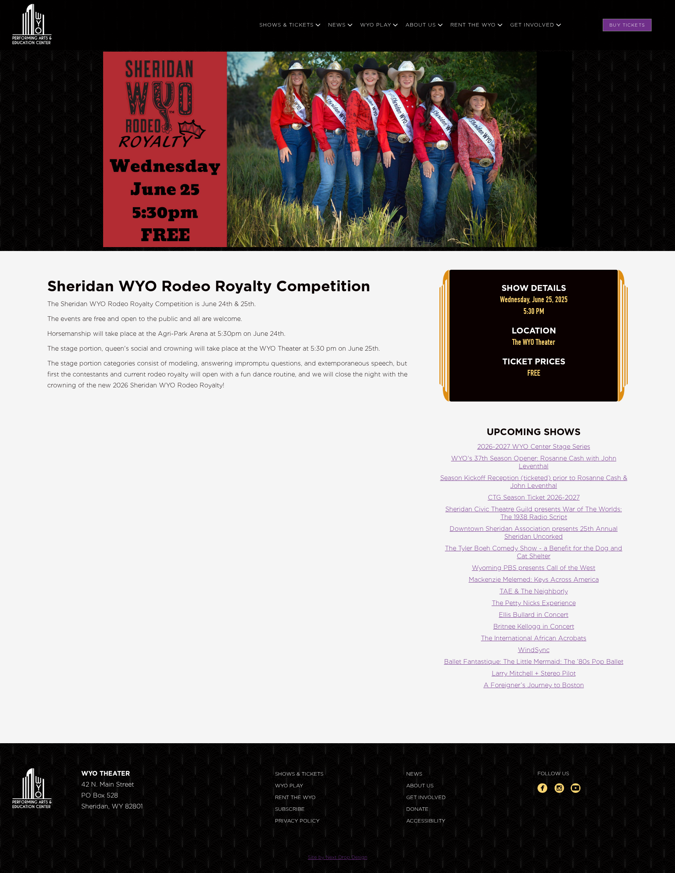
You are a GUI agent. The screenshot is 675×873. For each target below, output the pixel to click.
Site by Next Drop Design (337, 857)
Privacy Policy (297, 821)
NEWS (414, 774)
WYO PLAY (289, 786)
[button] (293, 25)
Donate (417, 809)
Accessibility (425, 821)
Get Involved (426, 797)
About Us (420, 786)
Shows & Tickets (299, 774)
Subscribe (290, 809)
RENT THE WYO (295, 797)
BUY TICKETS (627, 25)
